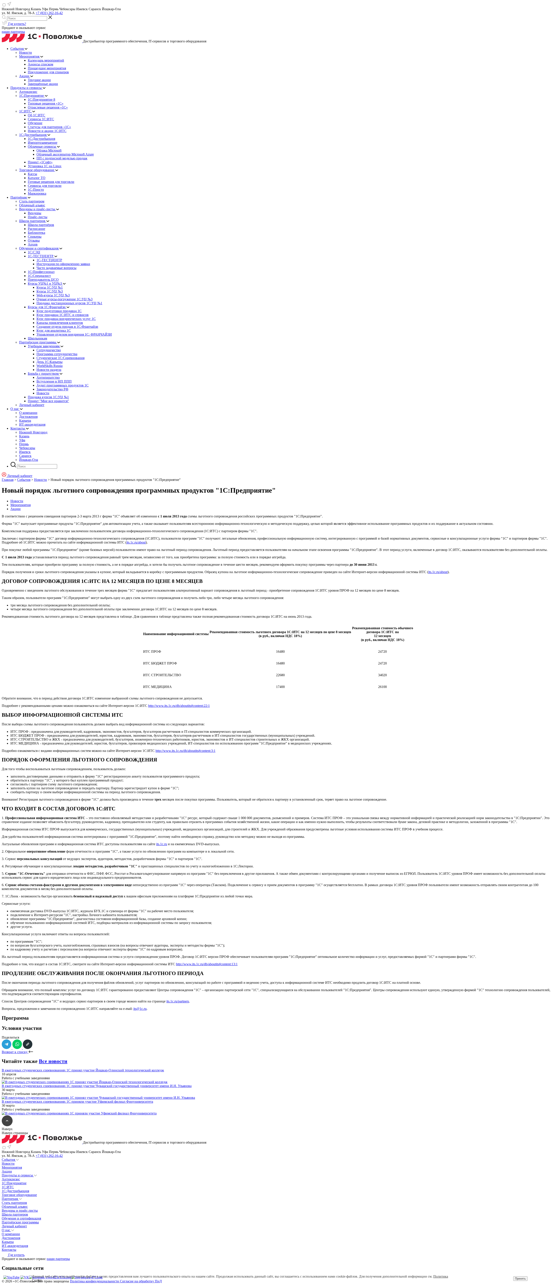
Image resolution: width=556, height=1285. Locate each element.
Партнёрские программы (20, 1222)
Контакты (9, 1250)
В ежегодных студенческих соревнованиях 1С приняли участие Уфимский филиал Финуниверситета (77, 1101)
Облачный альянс (15, 1206)
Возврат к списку (15, 1052)
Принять (520, 1278)
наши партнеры (13, 31)
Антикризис (11, 1179)
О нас (6, 1230)
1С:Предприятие (14, 1183)
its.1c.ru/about (136, 542)
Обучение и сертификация (21, 1218)
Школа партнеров (15, 1214)
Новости (40, 480)
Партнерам (10, 1199)
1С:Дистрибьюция (15, 1191)
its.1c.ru (161, 844)
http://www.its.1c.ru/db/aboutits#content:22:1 (179, 706)
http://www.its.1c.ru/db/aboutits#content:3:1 (185, 751)
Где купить (16, 1255)
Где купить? (16, 24)
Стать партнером (14, 1203)
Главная (7, 480)
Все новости (53, 1061)
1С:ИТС (8, 1187)
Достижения (11, 1238)
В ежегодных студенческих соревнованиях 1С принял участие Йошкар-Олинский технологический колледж (83, 1070)
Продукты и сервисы (18, 1175)
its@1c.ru (140, 1009)
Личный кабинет (14, 1226)
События (23, 480)
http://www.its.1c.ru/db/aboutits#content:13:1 (207, 964)
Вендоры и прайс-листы (20, 1210)
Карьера (8, 1242)
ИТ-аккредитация (15, 1246)
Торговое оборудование (19, 1195)
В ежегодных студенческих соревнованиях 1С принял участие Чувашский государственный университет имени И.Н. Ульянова (97, 1086)
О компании (11, 1234)
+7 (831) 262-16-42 (49, 13)
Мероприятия (20, 505)
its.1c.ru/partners (177, 1001)
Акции (15, 509)
